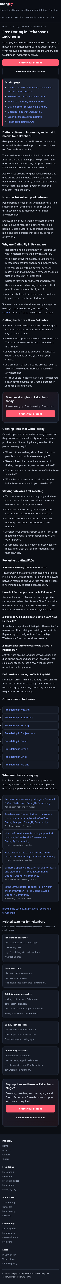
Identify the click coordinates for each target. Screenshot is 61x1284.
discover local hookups (16, 978)
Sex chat (6, 1215)
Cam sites (7, 1206)
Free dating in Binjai (16, 756)
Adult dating (8, 1202)
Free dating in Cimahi (17, 749)
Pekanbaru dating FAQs (21, 121)
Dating (6, 4)
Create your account (30, 62)
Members (7, 1241)
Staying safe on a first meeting (25, 116)
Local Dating (27, 10)
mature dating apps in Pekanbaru (21, 1060)
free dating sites (13, 947)
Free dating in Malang (17, 764)
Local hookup (8, 1211)
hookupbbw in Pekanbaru (17, 1055)
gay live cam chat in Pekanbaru (20, 1029)
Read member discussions (30, 71)
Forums (41, 17)
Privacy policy (9, 1254)
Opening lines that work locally (25, 111)
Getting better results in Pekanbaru (27, 106)
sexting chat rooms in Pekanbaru (21, 999)
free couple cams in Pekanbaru (20, 1034)
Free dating (8, 1171)
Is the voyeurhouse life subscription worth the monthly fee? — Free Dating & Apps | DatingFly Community (28, 890)
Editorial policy (9, 1263)
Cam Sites (53, 10)
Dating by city (16, 26)
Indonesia (29, 26)
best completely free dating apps (21, 942)
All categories (9, 1228)
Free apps (7, 1176)
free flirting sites (13, 956)
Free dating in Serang (17, 725)
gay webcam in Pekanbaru (18, 1069)
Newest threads (10, 1237)
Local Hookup (6, 17)
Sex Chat (19, 17)
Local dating (8, 1185)
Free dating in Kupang (17, 709)
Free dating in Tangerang (19, 717)
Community (30, 17)
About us (6, 1150)
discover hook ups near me (18, 973)
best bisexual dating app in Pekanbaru (24, 1008)
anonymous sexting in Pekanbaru (21, 1013)
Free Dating (13, 10)
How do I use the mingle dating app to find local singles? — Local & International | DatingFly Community (29, 837)
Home (3, 10)
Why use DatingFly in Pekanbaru (26, 101)
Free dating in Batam (16, 741)
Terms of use (8, 1259)
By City (50, 17)
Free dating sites (10, 1180)
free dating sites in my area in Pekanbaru (25, 982)
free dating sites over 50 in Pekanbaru (24, 1065)
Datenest (7, 312)
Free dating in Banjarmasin (20, 733)
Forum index (8, 1233)
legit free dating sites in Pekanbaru (22, 952)
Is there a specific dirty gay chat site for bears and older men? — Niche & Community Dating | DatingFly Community (30, 871)
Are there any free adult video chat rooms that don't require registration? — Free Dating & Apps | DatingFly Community (28, 818)
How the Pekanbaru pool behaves (26, 96)
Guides (5, 1159)
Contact (6, 1154)
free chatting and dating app (19, 1039)
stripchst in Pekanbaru (16, 1003)
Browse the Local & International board (24, 908)
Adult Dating (40, 10)
